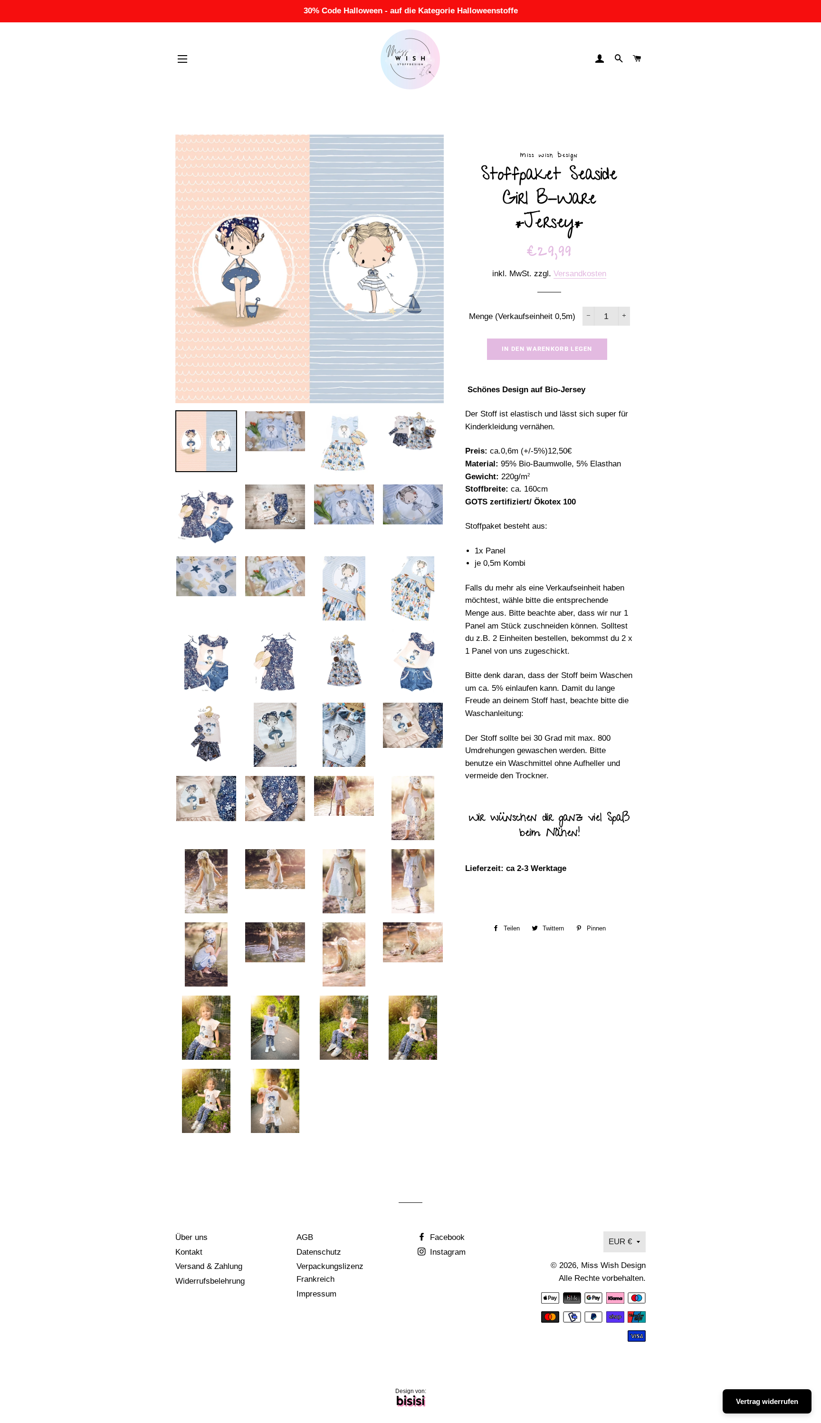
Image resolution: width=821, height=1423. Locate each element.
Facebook (446, 1237)
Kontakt (188, 1252)
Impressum (316, 1293)
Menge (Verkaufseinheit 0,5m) (522, 316)
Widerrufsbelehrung (210, 1281)
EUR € (620, 1241)
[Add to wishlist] (178, 1148)
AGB (304, 1237)
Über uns (191, 1237)
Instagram (447, 1252)
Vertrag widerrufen (767, 1401)
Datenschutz (318, 1252)
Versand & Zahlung (208, 1266)
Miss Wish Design (613, 1265)
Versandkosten (580, 273)
